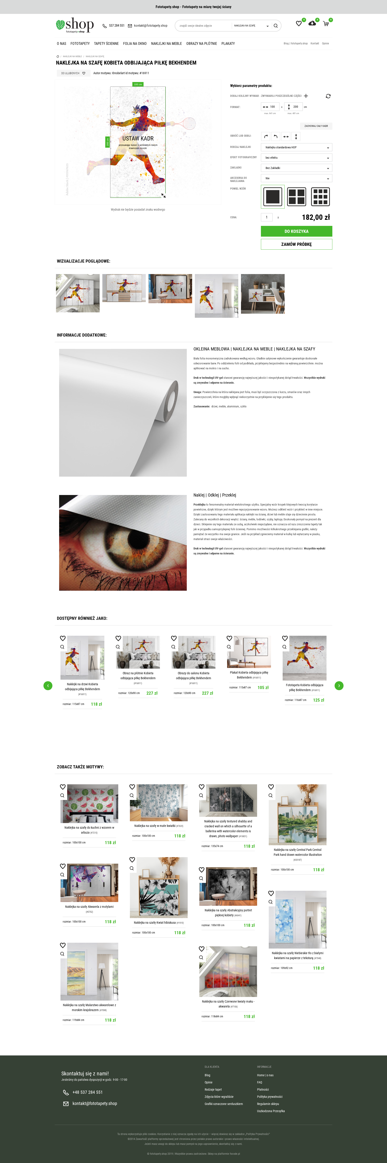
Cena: (233, 217)
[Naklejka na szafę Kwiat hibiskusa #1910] (159, 887)
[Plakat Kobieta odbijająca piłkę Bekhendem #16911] (249, 652)
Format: (235, 107)
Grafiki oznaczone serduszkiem (224, 1104)
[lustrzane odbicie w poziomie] (285, 136)
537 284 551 (117, 26)
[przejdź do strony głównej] (75, 25)
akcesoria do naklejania (238, 179)
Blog (207, 1075)
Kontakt (315, 43)
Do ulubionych (70, 73)
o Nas (61, 43)
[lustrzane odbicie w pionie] (295, 136)
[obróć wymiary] (327, 96)
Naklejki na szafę (95, 56)
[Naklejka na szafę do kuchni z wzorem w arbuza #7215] (89, 803)
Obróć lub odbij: (240, 135)
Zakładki (235, 167)
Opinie (325, 43)
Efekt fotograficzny (243, 157)
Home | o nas (265, 1075)
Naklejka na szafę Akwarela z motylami (89, 906)
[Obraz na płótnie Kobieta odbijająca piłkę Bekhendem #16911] (138, 652)
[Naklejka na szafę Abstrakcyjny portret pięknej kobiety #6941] (228, 886)
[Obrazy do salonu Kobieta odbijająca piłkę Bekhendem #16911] (193, 652)
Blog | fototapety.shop (296, 43)
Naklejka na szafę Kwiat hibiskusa (155, 922)
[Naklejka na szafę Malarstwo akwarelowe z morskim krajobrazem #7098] (89, 972)
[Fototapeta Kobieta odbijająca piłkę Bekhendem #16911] (305, 658)
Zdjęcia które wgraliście (219, 1096)
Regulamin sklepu (268, 1104)
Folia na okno (135, 43)
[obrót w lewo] (275, 136)
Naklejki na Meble (166, 43)
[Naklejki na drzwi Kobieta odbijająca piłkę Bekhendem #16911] (82, 658)
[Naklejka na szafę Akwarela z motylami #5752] (89, 883)
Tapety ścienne (106, 43)
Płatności (263, 1089)
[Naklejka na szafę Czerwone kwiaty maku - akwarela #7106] (228, 971)
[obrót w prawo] (265, 136)
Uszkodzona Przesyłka (271, 1111)
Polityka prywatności (269, 1096)
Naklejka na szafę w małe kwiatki (154, 826)
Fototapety (80, 43)
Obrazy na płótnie (201, 43)
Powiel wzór (238, 188)
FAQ (259, 1082)
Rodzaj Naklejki (240, 147)
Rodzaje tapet (213, 1089)
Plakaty (228, 43)
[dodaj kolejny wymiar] (270, 96)
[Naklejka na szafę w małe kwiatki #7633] (159, 802)
